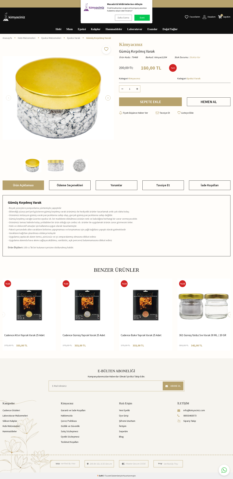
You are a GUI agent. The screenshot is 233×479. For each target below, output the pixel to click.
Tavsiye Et (165, 112)
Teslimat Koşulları (69, 441)
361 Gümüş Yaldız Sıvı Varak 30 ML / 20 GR (202, 335)
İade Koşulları (210, 185)
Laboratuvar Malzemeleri (15, 415)
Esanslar (152, 29)
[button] (8, 97)
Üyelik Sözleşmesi (70, 436)
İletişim (122, 426)
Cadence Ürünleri (11, 410)
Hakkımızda (66, 415)
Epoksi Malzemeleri (51, 37)
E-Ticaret (107, 475)
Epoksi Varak (73, 37)
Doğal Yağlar (170, 29)
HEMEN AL (209, 101)
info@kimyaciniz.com (194, 410)
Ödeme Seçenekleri (70, 185)
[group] (58, 98)
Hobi (58, 29)
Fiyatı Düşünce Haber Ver (135, 112)
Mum (69, 29)
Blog (121, 436)
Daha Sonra (123, 17)
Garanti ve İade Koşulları (73, 410)
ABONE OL (175, 385)
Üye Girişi (123, 415)
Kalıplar (95, 29)
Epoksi (82, 29)
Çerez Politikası (69, 420)
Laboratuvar (134, 29)
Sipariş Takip (189, 420)
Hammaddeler (114, 29)
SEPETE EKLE (150, 101)
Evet (142, 17)
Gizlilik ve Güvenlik (70, 426)
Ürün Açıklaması (23, 185)
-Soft (100, 475)
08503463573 (189, 415)
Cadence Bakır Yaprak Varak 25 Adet (141, 335)
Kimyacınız (130, 44)
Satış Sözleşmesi (69, 431)
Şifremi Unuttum (127, 420)
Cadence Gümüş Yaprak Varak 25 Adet (84, 335)
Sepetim (123, 431)
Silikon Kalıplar (10, 420)
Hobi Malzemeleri (26, 37)
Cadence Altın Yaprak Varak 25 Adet (24, 335)
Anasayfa (7, 37)
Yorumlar (116, 185)
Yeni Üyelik (124, 410)
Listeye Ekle (187, 112)
